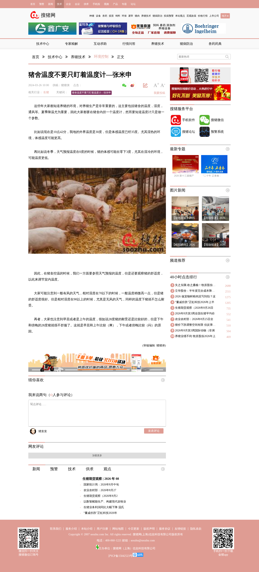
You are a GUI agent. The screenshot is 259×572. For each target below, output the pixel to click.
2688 (228, 285)
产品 (115, 4)
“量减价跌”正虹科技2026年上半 (194, 302)
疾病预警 (169, 15)
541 (228, 319)
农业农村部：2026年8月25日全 (194, 319)
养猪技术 (146, 15)
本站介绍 (86, 528)
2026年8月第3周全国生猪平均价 (195, 313)
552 (228, 314)
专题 (124, 4)
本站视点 (180, 15)
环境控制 (101, 57)
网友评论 (36, 446)
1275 (228, 297)
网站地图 (118, 528)
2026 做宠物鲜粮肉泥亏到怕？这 (195, 296)
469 (228, 336)
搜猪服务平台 (181, 109)
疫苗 (111, 15)
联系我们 (55, 528)
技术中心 (55, 57)
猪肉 (137, 15)
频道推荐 (177, 260)
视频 (106, 4)
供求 (86, 4)
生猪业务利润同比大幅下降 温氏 (104, 507)
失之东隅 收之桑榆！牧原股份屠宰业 (196, 285)
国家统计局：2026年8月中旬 (101, 484)
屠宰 (130, 15)
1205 (228, 302)
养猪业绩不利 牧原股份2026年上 (195, 336)
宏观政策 (191, 15)
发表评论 (153, 430)
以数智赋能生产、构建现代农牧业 (105, 501)
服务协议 (164, 528)
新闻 (50, 4)
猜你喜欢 (36, 380)
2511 (228, 291)
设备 (98, 15)
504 (228, 331)
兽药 (104, 15)
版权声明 (149, 528)
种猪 (91, 15)
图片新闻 (177, 190)
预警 (41, 4)
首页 (32, 4)
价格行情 (203, 15)
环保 (124, 15)
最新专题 (177, 149)
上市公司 (214, 15)
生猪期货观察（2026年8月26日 (194, 307)
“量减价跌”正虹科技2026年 (100, 512)
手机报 (96, 4)
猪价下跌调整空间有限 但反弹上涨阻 (196, 324)
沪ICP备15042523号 (120, 555)
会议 (77, 4)
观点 (107, 469)
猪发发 (42, 431)
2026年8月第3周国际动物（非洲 (195, 330)
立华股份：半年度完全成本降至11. (196, 290)
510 (228, 325)
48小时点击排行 (183, 277)
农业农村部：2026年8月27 (100, 490)
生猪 (46, 92)
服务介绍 (71, 528)
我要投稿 (159, 92)
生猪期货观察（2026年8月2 (101, 495)
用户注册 (102, 528)
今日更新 (133, 528)
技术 (59, 4)
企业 (68, 4)
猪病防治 (157, 15)
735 (228, 308)
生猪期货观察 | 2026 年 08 (101, 478)
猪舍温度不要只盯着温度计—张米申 (91, 92)
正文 (120, 57)
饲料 (117, 15)
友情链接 (180, 528)
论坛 (133, 4)
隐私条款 (196, 528)
